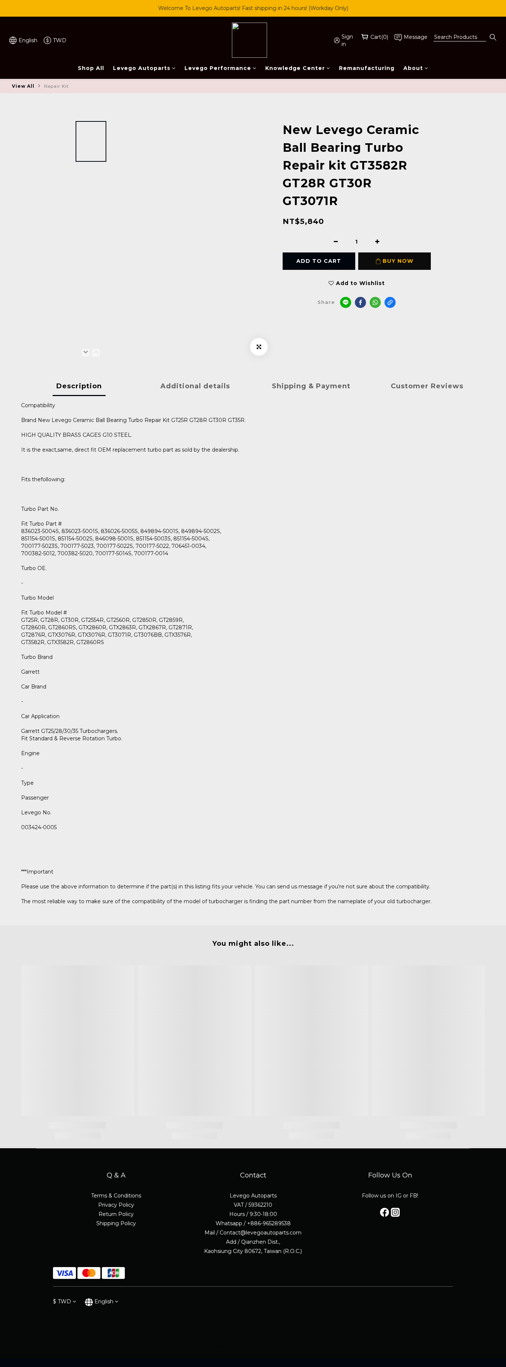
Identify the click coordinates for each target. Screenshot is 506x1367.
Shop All (91, 68)
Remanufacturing (367, 68)
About (413, 68)
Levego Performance (217, 68)
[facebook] (360, 302)
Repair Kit (56, 86)
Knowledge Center (295, 68)
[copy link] (390, 302)
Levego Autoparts (141, 68)
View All (23, 86)
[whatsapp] (375, 302)
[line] (345, 302)
